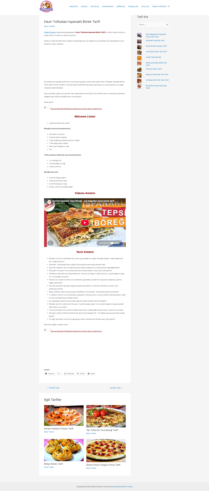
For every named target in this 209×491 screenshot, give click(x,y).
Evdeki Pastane (50, 32)
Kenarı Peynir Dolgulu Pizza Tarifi (103, 465)
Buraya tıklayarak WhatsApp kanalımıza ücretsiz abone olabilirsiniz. (76, 109)
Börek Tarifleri (49, 26)
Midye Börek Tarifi (53, 464)
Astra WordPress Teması (123, 487)
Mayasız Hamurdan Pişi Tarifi (157, 74)
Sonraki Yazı (116, 388)
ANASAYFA (73, 6)
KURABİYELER (107, 6)
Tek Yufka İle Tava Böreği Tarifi (102, 430)
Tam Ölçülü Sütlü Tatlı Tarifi (156, 52)
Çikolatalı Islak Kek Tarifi (155, 40)
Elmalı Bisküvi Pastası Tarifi (156, 46)
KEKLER (84, 6)
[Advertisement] (85, 63)
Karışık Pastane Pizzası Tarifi (58, 428)
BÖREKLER (120, 6)
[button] (169, 6)
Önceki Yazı (53, 388)
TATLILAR (145, 6)
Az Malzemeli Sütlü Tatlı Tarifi (157, 80)
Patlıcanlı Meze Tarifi (154, 69)
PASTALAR (95, 6)
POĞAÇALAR (133, 6)
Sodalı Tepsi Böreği (153, 57)
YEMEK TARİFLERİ (159, 6)
